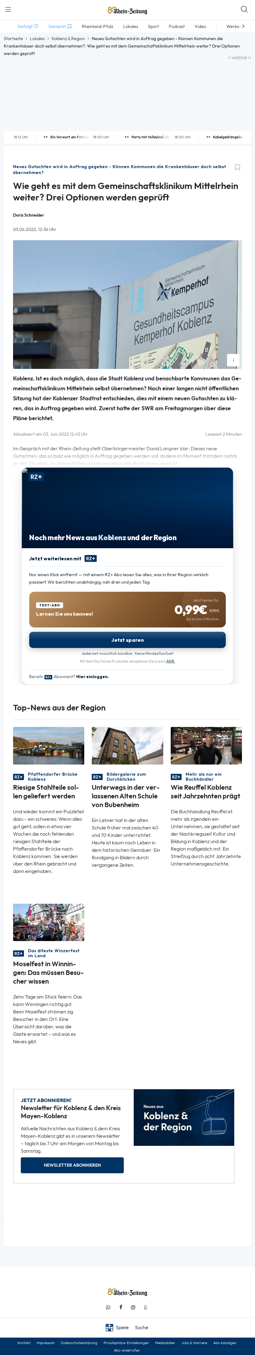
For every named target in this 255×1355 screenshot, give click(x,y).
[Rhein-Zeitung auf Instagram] (133, 1307)
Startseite (13, 38)
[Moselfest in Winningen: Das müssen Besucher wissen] (48, 922)
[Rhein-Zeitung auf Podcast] (145, 1307)
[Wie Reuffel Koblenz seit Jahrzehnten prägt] (206, 745)
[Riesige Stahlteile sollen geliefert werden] (48, 745)
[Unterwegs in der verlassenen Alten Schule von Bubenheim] (127, 745)
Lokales (37, 38)
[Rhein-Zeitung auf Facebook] (121, 1307)
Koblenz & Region (68, 38)
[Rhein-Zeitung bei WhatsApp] (108, 1307)
